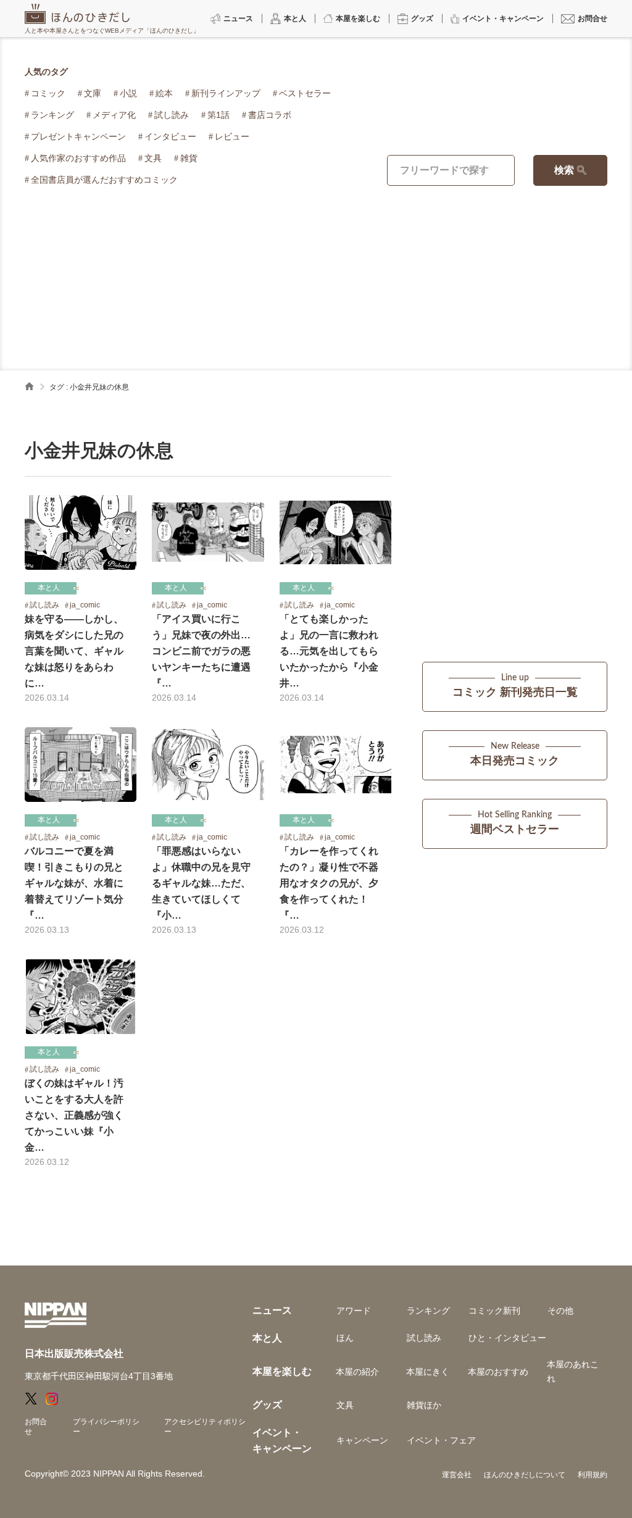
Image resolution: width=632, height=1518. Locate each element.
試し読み (171, 115)
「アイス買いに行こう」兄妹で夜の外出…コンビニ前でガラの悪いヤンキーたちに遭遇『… (201, 651)
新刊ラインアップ (225, 93)
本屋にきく (427, 1372)
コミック (48, 93)
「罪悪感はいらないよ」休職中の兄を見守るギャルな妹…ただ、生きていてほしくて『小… (201, 883)
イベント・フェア (441, 1440)
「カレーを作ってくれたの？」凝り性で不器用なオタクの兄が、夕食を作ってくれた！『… (329, 883)
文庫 (92, 93)
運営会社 (457, 1474)
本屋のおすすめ (498, 1372)
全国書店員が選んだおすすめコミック (104, 180)
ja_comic (85, 605)
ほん (345, 1338)
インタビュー (170, 136)
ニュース (272, 1310)
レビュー (232, 136)
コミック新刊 (494, 1311)
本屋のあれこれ (573, 1371)
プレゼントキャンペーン (78, 136)
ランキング (52, 115)
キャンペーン (362, 1440)
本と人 (49, 587)
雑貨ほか (424, 1405)
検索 (564, 170)
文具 (153, 158)
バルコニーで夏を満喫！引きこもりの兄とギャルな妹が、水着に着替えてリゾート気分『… (74, 883)
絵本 (164, 93)
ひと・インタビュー (507, 1338)
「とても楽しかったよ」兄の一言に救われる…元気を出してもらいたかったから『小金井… (329, 651)
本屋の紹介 (357, 1372)
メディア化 (114, 115)
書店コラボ (269, 115)
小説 (128, 93)
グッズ (267, 1404)
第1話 (218, 115)
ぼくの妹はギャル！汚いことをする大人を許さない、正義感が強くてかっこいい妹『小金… (74, 1115)
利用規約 (592, 1474)
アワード (353, 1311)
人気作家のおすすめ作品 (78, 158)
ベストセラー (305, 93)
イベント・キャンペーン (282, 1440)
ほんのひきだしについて (524, 1474)
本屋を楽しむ (282, 1371)
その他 (560, 1311)
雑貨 (189, 158)
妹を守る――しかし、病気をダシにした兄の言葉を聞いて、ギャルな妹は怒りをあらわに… (74, 651)
